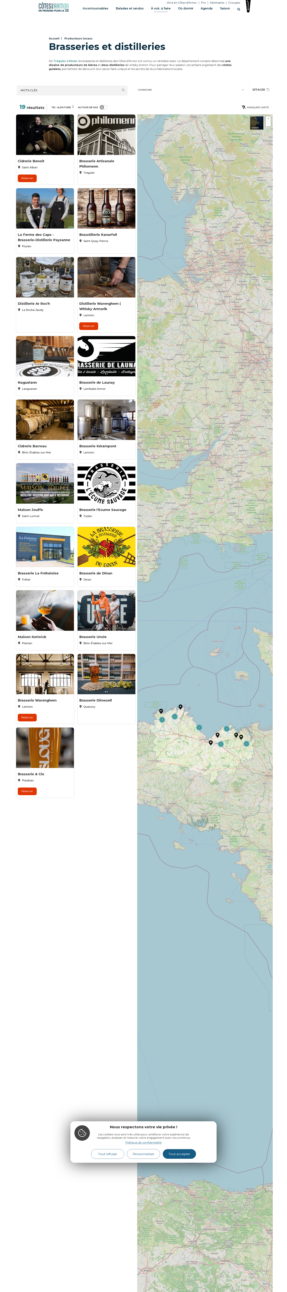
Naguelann (27, 382)
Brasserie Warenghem (37, 700)
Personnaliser (143, 1154)
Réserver (27, 178)
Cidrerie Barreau (32, 446)
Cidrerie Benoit (31, 161)
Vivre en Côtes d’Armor (182, 2)
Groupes (234, 2)
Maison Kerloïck (32, 637)
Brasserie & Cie (31, 774)
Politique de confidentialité (143, 1142)
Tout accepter (179, 1154)
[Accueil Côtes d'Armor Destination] (53, 11)
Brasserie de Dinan (95, 573)
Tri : (61, 107)
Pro (203, 2)
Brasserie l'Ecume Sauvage (102, 510)
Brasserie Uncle (93, 637)
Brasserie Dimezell (95, 700)
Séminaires (217, 2)
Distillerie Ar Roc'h (34, 304)
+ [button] (268, 119)
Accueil (54, 38)
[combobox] (191, 90)
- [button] (268, 123)
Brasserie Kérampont (97, 446)
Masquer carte (258, 107)
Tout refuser (107, 1154)
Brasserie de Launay (97, 382)
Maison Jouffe (30, 510)
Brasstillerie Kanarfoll (98, 235)
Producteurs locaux (78, 38)
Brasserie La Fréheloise (38, 573)
